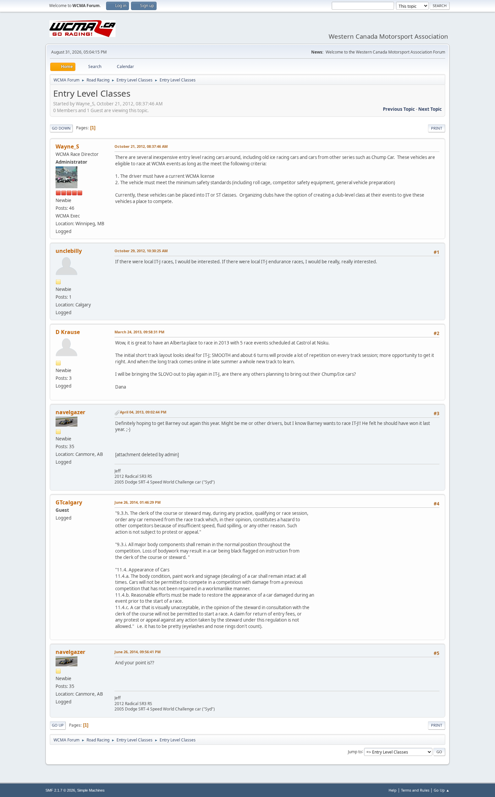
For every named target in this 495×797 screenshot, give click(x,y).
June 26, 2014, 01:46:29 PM (137, 502)
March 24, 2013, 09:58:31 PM (139, 331)
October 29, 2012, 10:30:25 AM (141, 250)
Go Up (58, 725)
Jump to (355, 751)
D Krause (68, 332)
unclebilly (69, 251)
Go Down (61, 128)
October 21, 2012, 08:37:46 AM (141, 146)
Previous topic (399, 109)
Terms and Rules (415, 790)
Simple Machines (91, 790)
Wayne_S (67, 146)
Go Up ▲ (442, 790)
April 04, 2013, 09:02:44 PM (143, 411)
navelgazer (70, 412)
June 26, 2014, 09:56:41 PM (137, 651)
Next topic (430, 109)
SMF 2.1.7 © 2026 (60, 790)
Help (393, 790)
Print (436, 128)
